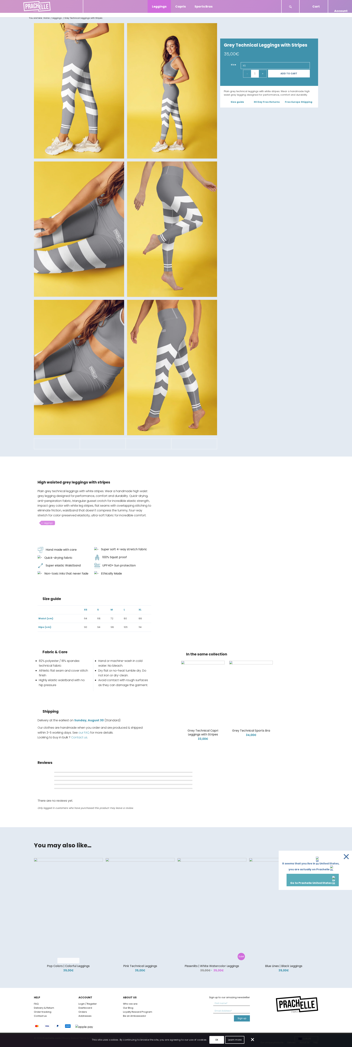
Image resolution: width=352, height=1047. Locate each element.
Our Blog (128, 1008)
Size (233, 64)
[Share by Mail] (194, 443)
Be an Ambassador (134, 1016)
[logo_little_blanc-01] (41, 6)
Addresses (84, 1016)
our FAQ (83, 732)
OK (216, 1039)
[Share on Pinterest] (148, 443)
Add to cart (288, 73)
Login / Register (87, 1004)
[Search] (290, 7)
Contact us (79, 737)
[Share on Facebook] (57, 443)
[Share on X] (102, 443)
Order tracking (42, 1012)
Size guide (237, 101)
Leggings (48, 522)
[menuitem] (290, 6)
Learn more (235, 1039)
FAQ (36, 1004)
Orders (82, 1012)
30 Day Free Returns (267, 101)
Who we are (130, 1004)
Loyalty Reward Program (137, 1012)
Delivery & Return (44, 1008)
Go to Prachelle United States (311, 883)
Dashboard (85, 1008)
